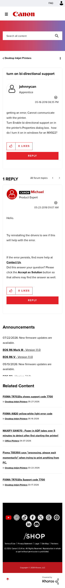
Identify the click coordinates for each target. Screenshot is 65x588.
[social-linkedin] (29, 524)
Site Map (45, 544)
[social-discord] (37, 524)
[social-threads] (49, 517)
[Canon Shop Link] (32, 536)
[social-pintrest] (57, 517)
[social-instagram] (17, 517)
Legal (37, 544)
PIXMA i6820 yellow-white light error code (27, 414)
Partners (54, 544)
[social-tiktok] (24, 517)
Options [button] (60, 58)
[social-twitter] (41, 517)
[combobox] (32, 35)
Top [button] (8, 579)
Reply (32, 156)
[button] (11, 146)
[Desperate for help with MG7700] (59, 178)
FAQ (51, 3)
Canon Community (23, 14)
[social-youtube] (8, 517)
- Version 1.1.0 (22, 350)
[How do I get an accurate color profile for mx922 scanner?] (53, 178)
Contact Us (13, 262)
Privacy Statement (25, 544)
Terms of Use (10, 544)
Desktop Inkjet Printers (18, 58)
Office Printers (12, 440)
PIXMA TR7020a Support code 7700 (24, 480)
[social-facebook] (33, 517)
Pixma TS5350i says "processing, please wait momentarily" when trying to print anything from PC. (31, 458)
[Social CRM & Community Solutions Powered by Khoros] (50, 580)
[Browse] (8, 14)
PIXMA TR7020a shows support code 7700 (28, 397)
